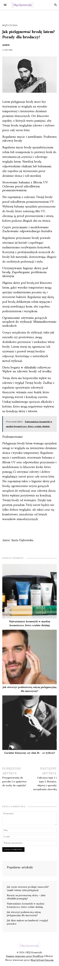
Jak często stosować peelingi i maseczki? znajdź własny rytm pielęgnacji (28, 889)
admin (6, 45)
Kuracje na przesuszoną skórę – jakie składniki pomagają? (26, 897)
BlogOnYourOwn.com (42, 960)
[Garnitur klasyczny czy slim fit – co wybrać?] (29, 722)
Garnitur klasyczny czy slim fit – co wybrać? (29, 753)
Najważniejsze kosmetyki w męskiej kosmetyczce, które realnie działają (29, 623)
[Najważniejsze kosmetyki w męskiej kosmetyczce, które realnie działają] (29, 591)
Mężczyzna (10, 25)
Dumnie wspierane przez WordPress (25, 956)
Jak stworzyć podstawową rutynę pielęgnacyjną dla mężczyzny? (29, 689)
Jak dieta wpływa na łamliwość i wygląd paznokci (27, 922)
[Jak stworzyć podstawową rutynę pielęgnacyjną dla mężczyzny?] (29, 657)
